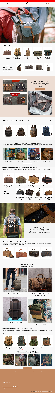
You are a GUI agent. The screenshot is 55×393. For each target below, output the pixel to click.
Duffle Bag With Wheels (15, 294)
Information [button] (26, 371)
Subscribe (14, 386)
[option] (7, 53)
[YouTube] (6, 389)
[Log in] (46, 3)
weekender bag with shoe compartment (40, 294)
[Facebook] (3, 389)
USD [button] (7, 3)
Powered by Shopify (8, 391)
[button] (8, 3)
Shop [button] (16, 371)
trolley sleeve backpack (14, 322)
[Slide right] (53, 155)
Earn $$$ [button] (42, 371)
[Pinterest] (4, 389)
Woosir (5, 391)
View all (27, 164)
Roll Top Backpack (40, 325)
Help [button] (33, 371)
